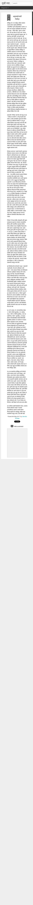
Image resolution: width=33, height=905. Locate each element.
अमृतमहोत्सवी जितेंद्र (17, 17)
